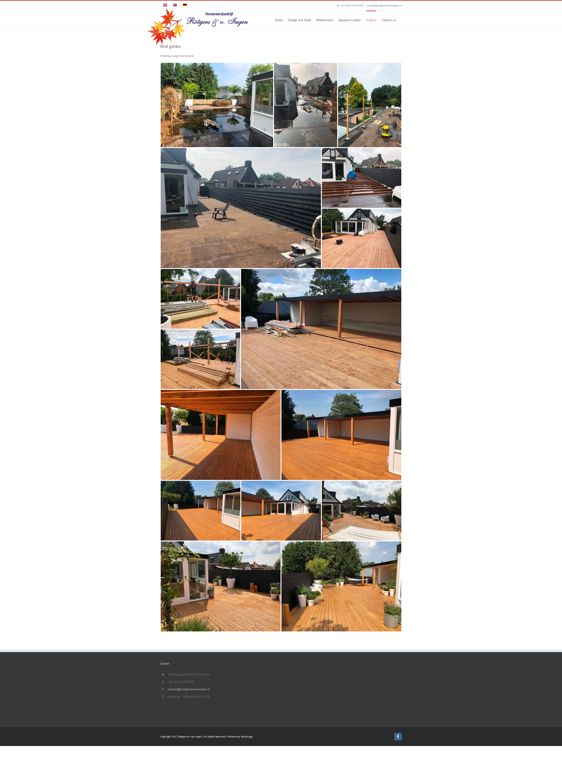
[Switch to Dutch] (165, 5)
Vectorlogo (246, 736)
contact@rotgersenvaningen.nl (384, 5)
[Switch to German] (185, 5)
